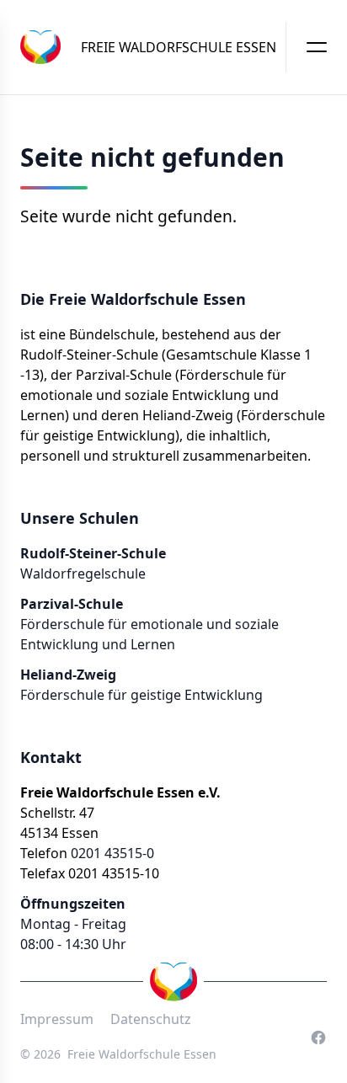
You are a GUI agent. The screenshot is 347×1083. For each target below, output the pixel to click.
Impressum (56, 1019)
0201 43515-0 (112, 853)
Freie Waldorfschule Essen (141, 1054)
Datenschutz (150, 1019)
